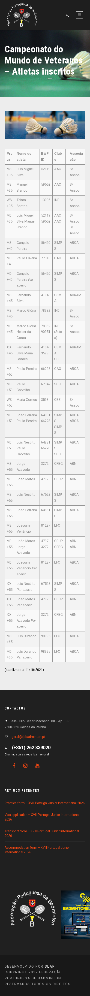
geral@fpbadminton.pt (28, 737)
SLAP (50, 966)
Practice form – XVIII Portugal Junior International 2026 (45, 803)
